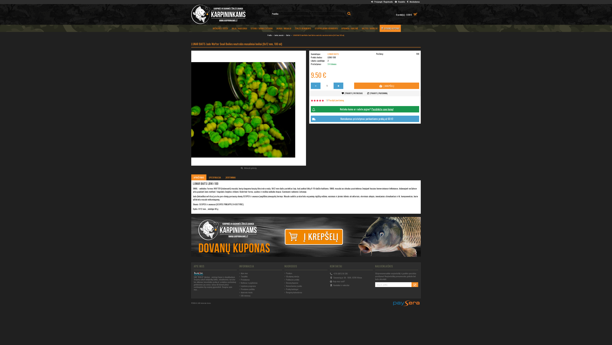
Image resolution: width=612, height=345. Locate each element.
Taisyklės (244, 276)
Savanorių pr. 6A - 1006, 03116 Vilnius (347, 277)
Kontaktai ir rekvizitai (341, 285)
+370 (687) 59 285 (340, 273)
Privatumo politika (248, 289)
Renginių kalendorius (294, 292)
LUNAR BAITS (333, 54)
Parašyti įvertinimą (336, 100)
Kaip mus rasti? (339, 281)
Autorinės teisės (247, 292)
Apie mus (244, 273)
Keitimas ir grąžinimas (249, 283)
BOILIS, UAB (196, 303)
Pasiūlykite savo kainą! (382, 109)
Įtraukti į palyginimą (378, 93)
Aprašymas (199, 177)
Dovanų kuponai (292, 283)
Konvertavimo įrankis (294, 286)
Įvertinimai (231, 177)
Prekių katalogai (292, 289)
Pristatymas (245, 279)
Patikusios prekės (292, 279)
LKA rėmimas (246, 295)
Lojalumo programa (248, 286)
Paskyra (289, 273)
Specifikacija (215, 177)
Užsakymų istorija (292, 276)
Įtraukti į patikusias (354, 93)
